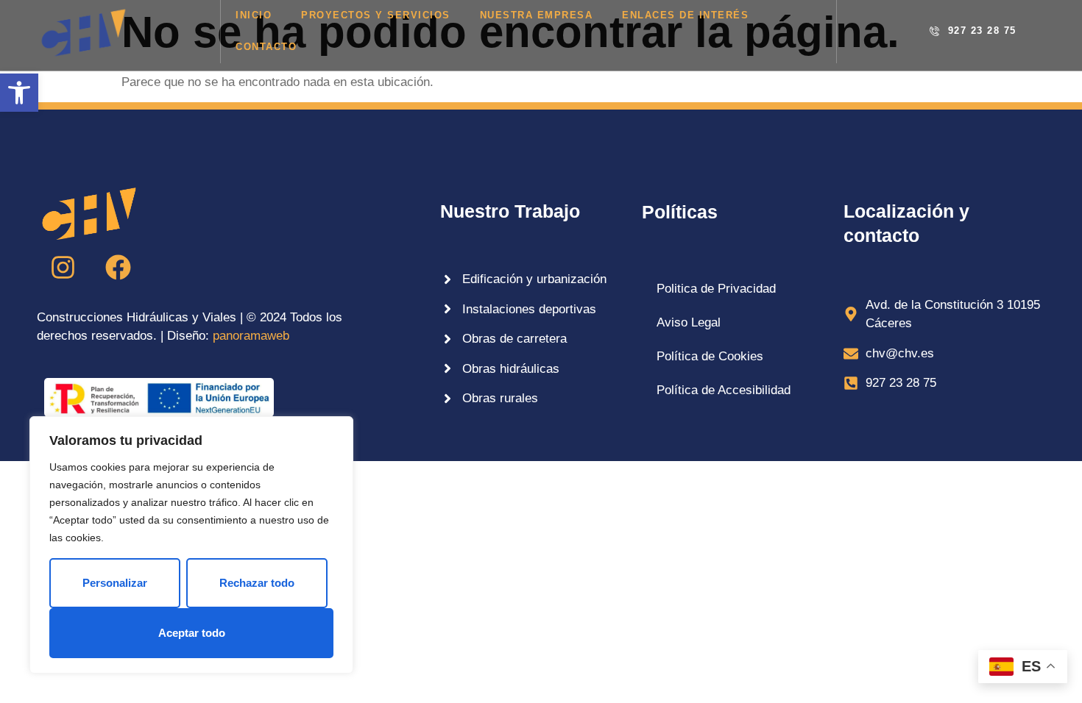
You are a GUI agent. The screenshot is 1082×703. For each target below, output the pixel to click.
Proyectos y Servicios (375, 15)
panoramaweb (251, 336)
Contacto (266, 46)
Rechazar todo (256, 583)
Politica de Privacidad (716, 289)
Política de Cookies (710, 356)
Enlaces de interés (685, 15)
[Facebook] (118, 267)
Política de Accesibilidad (724, 390)
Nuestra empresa (536, 15)
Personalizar (114, 583)
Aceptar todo (191, 633)
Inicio (254, 15)
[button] (19, 93)
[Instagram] (62, 267)
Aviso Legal (689, 322)
